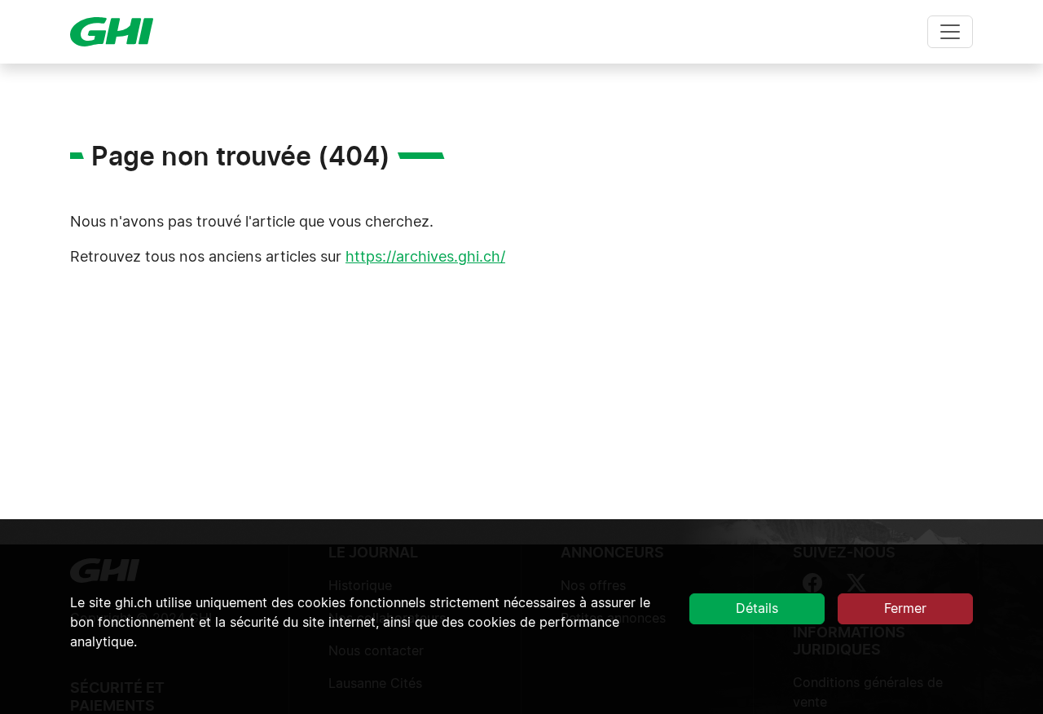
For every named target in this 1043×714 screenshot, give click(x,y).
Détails (757, 608)
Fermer (905, 608)
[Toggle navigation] (950, 31)
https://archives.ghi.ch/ (425, 257)
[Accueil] (118, 32)
